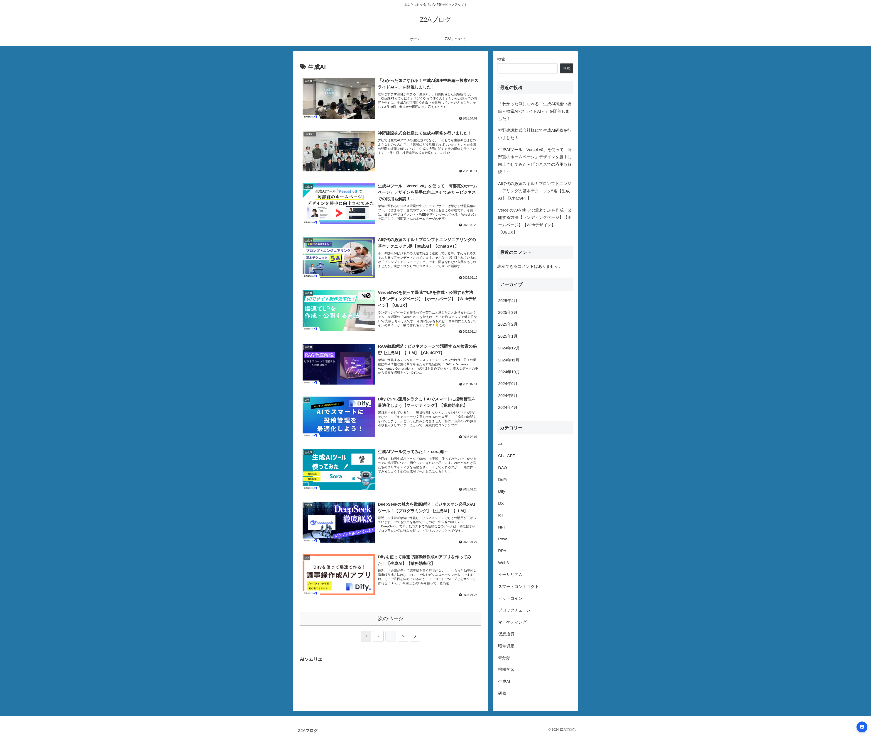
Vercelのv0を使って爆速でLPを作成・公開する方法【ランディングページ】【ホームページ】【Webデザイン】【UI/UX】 (535, 221)
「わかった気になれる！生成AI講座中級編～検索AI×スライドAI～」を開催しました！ (534, 111)
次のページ (391, 618)
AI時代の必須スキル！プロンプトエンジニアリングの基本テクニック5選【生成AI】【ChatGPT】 (534, 191)
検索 (501, 59)
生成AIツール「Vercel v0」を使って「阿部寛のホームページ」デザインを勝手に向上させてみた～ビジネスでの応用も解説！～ (535, 160)
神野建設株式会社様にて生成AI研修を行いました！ (534, 134)
